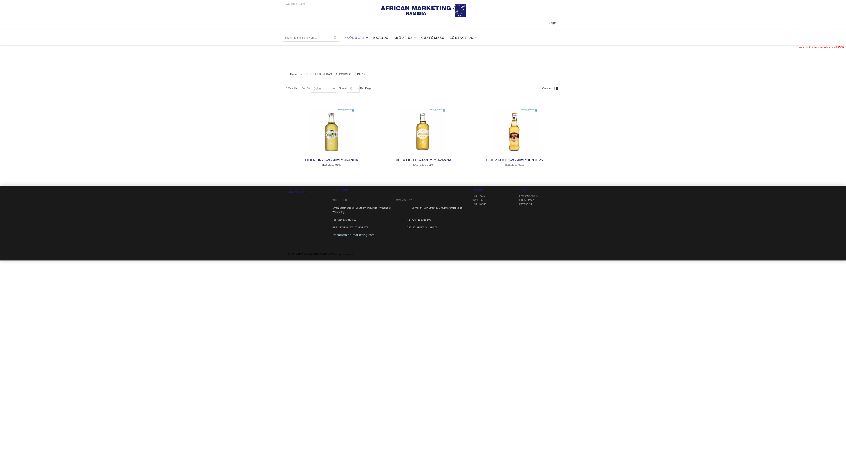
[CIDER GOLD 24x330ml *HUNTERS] (514, 131)
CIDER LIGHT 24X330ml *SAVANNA (423, 160)
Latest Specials (528, 196)
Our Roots (479, 196)
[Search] (335, 38)
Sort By (305, 88)
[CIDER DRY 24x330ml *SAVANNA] (331, 131)
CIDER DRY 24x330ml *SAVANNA (331, 160)
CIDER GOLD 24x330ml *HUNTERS (514, 160)
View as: (547, 88)
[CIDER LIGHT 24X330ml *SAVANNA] (423, 131)
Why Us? (478, 200)
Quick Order (526, 200)
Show (342, 88)
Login (553, 22)
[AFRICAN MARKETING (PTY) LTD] (423, 10)
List (556, 88)
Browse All (525, 204)
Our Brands (479, 204)
